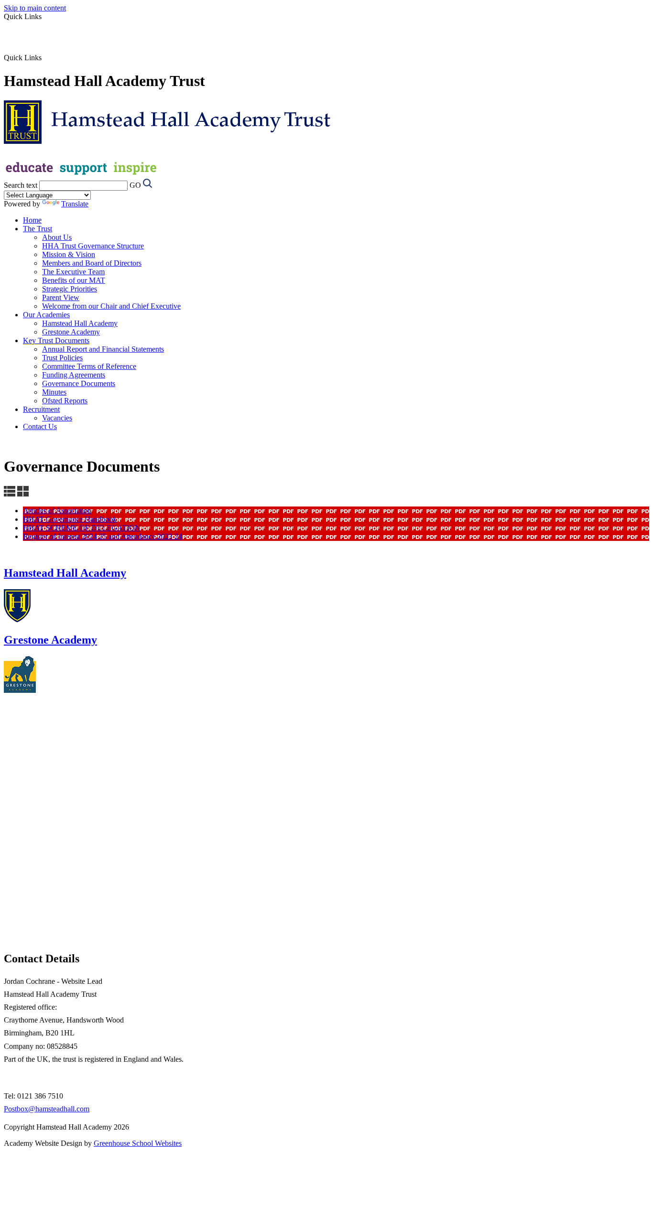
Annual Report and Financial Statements (103, 349)
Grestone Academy (71, 332)
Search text (20, 185)
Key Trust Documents (56, 340)
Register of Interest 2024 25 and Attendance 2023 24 (102, 536)
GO (135, 185)
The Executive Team (73, 272)
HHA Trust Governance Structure (93, 246)
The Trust (37, 229)
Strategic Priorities (69, 289)
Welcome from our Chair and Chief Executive (111, 306)
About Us (57, 237)
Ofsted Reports (64, 401)
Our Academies (46, 315)
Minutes (54, 392)
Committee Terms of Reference (89, 366)
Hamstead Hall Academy (80, 323)
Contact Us (40, 426)
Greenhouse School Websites (138, 1143)
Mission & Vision (68, 254)
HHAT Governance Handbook (70, 519)
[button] (45, 57)
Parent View (60, 297)
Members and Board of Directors (91, 263)
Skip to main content (35, 8)
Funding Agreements (73, 375)
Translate (74, 204)
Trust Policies (62, 358)
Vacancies (57, 418)
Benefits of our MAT (73, 280)
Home (32, 220)
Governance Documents (78, 383)
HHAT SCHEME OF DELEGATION (82, 528)
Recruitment (41, 409)
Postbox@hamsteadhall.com (46, 1109)
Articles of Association (57, 511)
